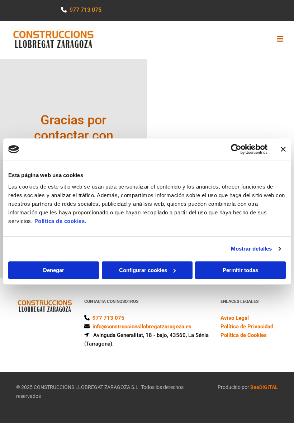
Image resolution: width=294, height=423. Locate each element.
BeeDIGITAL (264, 387)
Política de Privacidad (246, 326)
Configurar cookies (143, 270)
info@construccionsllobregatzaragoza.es (142, 326)
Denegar (53, 270)
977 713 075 (85, 9)
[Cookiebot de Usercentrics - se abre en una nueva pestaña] (236, 149)
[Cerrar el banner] (283, 149)
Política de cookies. (60, 221)
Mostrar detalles (251, 249)
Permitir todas (240, 270)
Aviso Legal (234, 318)
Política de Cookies (243, 335)
